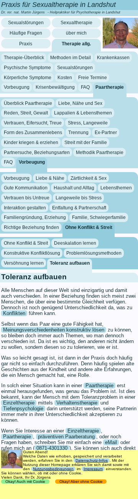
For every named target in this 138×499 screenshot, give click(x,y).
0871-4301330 (51, 448)
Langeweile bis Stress (79, 198)
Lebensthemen (116, 188)
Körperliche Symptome (27, 77)
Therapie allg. (76, 43)
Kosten (65, 77)
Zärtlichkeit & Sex (89, 178)
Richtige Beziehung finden (31, 227)
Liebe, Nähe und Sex (80, 103)
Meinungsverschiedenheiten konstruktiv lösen (53, 330)
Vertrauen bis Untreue (26, 198)
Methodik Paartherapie (99, 152)
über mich (76, 33)
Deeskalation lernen (75, 243)
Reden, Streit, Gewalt (26, 113)
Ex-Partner (106, 132)
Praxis (25, 43)
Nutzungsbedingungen (53, 469)
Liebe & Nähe (50, 178)
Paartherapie (109, 87)
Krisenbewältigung (55, 87)
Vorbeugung (17, 87)
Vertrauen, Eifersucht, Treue (33, 123)
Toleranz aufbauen (70, 262)
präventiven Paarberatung (66, 436)
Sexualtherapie (76, 22)
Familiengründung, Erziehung (35, 217)
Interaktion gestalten (25, 207)
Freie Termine (92, 77)
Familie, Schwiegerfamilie (99, 217)
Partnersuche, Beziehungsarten (37, 152)
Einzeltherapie (18, 403)
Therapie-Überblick (24, 57)
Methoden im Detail (70, 57)
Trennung (78, 132)
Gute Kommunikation (26, 188)
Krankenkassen (113, 57)
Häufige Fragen (26, 33)
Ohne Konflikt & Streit (88, 227)
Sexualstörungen (26, 22)
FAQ (85, 87)
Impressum (93, 469)
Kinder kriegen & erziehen (31, 142)
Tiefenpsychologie (23, 408)
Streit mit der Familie (85, 142)
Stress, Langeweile (88, 123)
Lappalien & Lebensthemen (83, 113)
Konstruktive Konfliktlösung (32, 253)
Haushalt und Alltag (74, 188)
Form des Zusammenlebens (33, 132)
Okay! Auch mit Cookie (25, 481)
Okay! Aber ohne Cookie (81, 481)
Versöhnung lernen (24, 262)
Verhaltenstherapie (76, 403)
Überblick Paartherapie (28, 103)
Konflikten (14, 313)
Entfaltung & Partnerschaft (79, 207)
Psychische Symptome (27, 67)
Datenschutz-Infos (92, 460)
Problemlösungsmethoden (94, 253)
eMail (111, 442)
